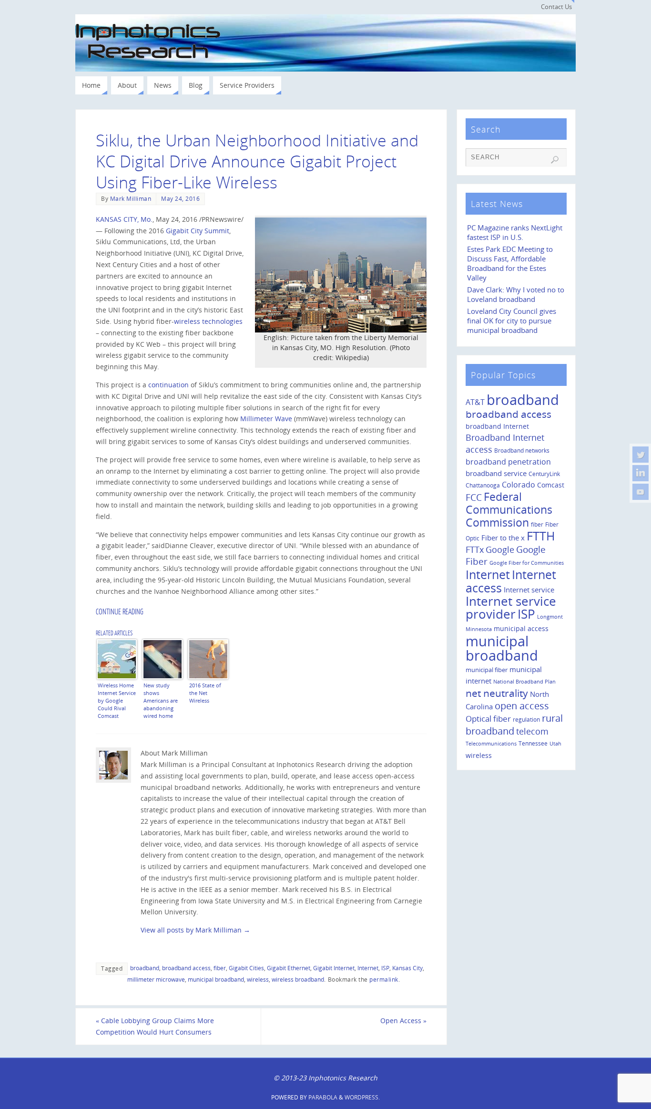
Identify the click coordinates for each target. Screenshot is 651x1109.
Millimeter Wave (266, 418)
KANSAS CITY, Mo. (124, 219)
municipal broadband (216, 979)
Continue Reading (119, 612)
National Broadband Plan (524, 681)
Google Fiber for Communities (526, 563)
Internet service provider (511, 607)
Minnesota (479, 629)
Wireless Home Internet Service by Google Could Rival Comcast (117, 700)
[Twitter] (640, 454)
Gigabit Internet (334, 968)
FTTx (475, 549)
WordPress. (362, 1097)
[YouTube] (640, 492)
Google (500, 549)
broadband (144, 968)
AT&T (475, 402)
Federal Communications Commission (509, 509)
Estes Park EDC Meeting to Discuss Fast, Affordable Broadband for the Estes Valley (510, 263)
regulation (526, 719)
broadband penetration (508, 461)
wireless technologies (208, 321)
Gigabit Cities (246, 968)
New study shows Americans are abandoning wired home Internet (160, 700)
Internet (367, 968)
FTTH (541, 536)
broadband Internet (497, 426)
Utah (555, 743)
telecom (532, 731)
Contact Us (556, 7)
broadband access (186, 968)
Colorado (518, 484)
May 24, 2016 (180, 198)
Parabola (322, 1097)
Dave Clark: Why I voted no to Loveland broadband (515, 294)
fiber (220, 968)
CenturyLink (544, 474)
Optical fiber (488, 718)
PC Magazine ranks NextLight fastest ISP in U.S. (514, 232)
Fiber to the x (503, 537)
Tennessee (533, 743)
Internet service (529, 589)
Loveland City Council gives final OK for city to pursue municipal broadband (511, 320)
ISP (385, 968)
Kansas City (407, 968)
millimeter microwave (156, 979)
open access (522, 705)
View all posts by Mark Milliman (195, 929)
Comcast (550, 484)
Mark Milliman (131, 198)
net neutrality (497, 693)
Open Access (403, 1020)
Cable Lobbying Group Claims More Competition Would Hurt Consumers (155, 1026)
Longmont (550, 616)
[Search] (554, 160)
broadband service (496, 473)
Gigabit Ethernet (288, 968)
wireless (258, 979)
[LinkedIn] (640, 473)
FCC (474, 497)
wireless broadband (298, 979)
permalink (383, 979)
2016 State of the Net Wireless (205, 693)
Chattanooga (483, 485)
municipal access (521, 628)
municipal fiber (487, 669)
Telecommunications (491, 743)
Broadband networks (521, 450)
